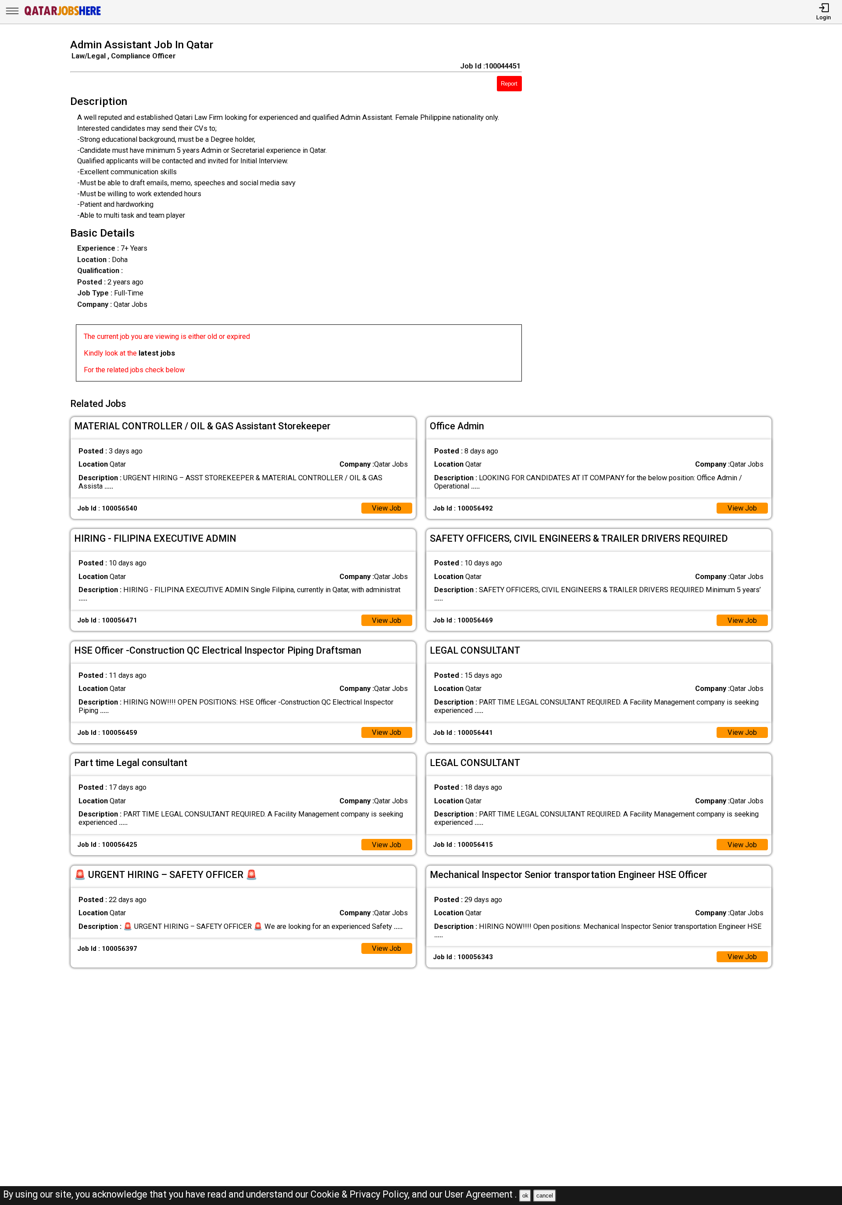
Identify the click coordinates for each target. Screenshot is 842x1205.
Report (509, 83)
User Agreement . (481, 1194)
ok (525, 1195)
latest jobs (157, 353)
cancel (544, 1195)
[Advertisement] (661, 212)
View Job (386, 508)
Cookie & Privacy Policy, (361, 1194)
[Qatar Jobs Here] (62, 15)
